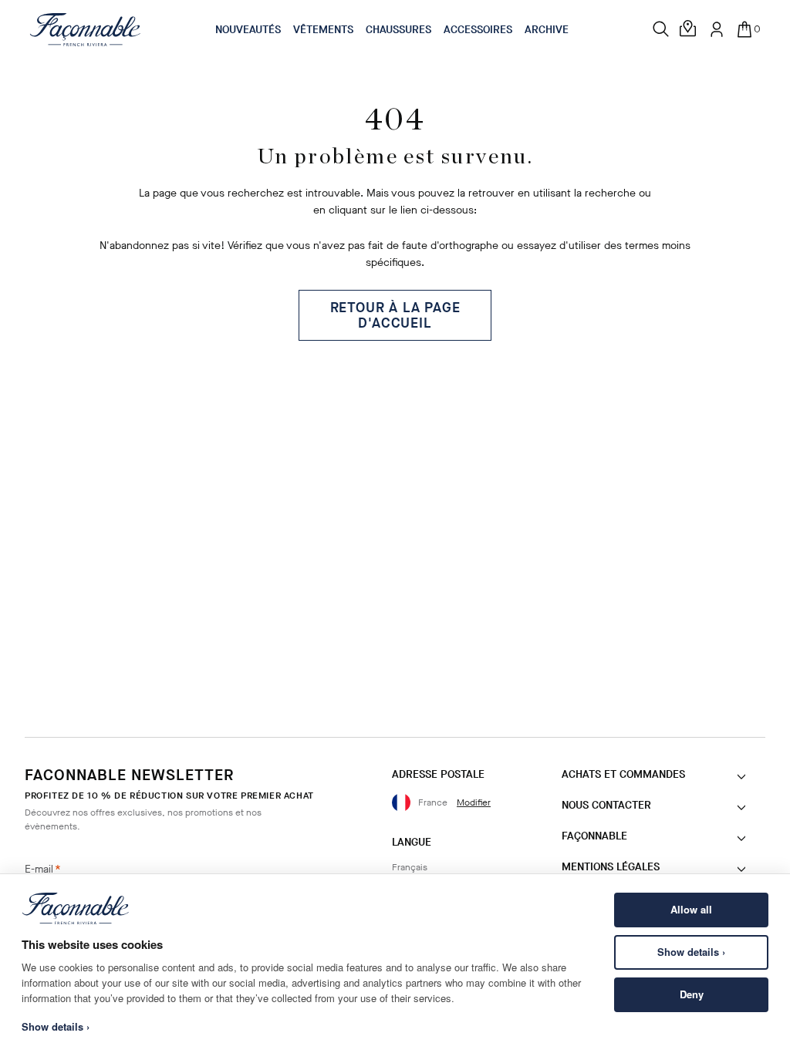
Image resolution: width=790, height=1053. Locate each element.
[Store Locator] (689, 29)
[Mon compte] (716, 29)
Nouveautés (248, 29)
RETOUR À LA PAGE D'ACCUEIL (395, 315)
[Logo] (85, 29)
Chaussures (398, 29)
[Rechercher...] (661, 29)
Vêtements (323, 29)
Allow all (691, 909)
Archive (547, 29)
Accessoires (478, 29)
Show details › (691, 951)
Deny (692, 994)
